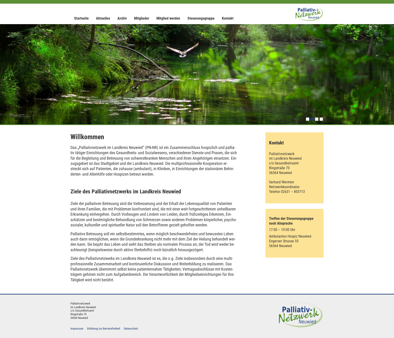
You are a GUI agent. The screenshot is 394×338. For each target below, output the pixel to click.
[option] (197, 74)
